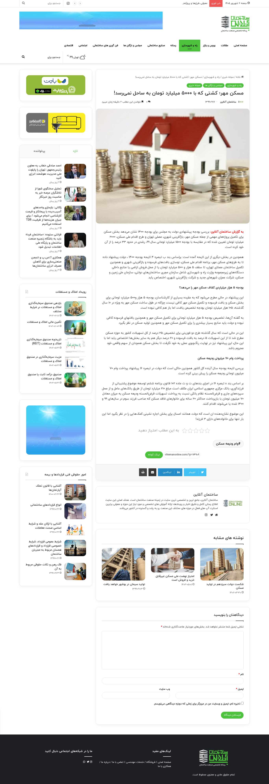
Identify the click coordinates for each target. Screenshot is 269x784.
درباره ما (105, 762)
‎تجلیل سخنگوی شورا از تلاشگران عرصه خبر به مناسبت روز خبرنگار (48, 193)
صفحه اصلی (240, 45)
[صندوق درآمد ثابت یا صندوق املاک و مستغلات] (75, 380)
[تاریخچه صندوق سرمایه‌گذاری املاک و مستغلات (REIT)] (75, 345)
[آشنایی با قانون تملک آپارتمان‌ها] (75, 492)
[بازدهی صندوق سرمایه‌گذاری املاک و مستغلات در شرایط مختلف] (75, 308)
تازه (75, 151)
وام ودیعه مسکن (227, 444)
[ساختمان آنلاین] (235, 24)
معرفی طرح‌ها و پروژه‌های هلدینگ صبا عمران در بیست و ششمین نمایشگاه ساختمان (162, 3)
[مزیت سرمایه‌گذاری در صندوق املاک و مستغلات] (75, 362)
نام (241, 674)
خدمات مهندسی (135, 762)
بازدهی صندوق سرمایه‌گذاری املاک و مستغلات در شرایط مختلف (44, 307)
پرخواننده (39, 151)
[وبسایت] (215, 515)
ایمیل (240, 689)
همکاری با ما (164, 766)
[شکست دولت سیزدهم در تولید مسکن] (222, 564)
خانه (238, 77)
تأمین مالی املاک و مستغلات (44, 322)
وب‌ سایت (164, 689)
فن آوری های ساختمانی (105, 45)
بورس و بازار (209, 45)
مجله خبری (228, 77)
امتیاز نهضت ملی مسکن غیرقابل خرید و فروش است (175, 578)
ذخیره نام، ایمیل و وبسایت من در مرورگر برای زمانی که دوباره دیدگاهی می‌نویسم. (197, 704)
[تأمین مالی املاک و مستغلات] (75, 327)
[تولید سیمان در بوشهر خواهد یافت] (123, 564)
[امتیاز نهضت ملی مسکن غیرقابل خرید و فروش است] (172, 560)
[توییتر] (210, 515)
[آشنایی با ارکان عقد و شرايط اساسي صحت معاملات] (75, 529)
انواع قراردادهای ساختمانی (45, 505)
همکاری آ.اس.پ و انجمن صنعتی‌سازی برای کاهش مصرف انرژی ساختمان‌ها (46, 262)
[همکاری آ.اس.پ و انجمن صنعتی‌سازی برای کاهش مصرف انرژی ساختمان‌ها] (75, 263)
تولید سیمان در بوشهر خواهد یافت (124, 584)
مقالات (224, 45)
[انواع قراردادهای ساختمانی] (75, 511)
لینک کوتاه (154, 455)
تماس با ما (117, 762)
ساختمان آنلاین (228, 102)
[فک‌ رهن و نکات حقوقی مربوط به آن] (75, 571)
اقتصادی (68, 45)
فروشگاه (150, 762)
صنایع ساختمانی (156, 45)
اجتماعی (83, 45)
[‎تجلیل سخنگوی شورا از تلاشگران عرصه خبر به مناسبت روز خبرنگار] (75, 194)
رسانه (173, 45)
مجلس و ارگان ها (132, 45)
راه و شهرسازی (190, 45)
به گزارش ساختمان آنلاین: (227, 232)
